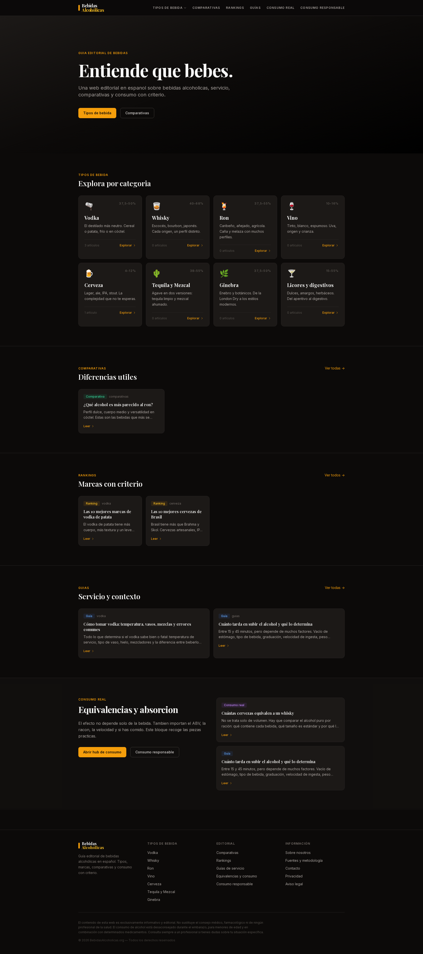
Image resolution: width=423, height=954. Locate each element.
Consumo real (280, 8)
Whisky (153, 860)
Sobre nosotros (298, 853)
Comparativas (206, 8)
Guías (255, 8)
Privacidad (294, 876)
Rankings (235, 8)
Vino (151, 876)
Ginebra (153, 899)
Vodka (152, 853)
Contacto (292, 868)
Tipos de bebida (168, 8)
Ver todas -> (335, 368)
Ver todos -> (335, 475)
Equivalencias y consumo (236, 876)
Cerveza (154, 884)
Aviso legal (294, 884)
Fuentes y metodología (304, 860)
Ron (150, 868)
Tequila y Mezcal (161, 892)
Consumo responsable (322, 8)
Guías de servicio (230, 868)
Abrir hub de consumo (102, 752)
